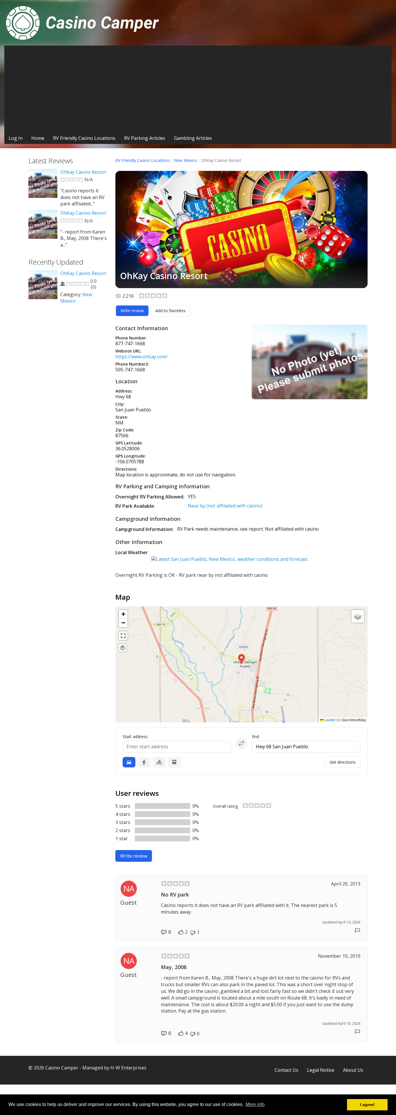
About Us (353, 1070)
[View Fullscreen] (123, 635)
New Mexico (185, 160)
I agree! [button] (367, 1104)
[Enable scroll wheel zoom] (122, 648)
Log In (16, 138)
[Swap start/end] (241, 743)
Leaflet (329, 719)
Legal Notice (320, 1070)
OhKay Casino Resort (83, 172)
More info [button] (255, 1104)
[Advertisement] (198, 89)
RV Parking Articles (144, 138)
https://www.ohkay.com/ (141, 356)
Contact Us (286, 1070)
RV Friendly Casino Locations (84, 138)
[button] (241, 659)
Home (37, 138)
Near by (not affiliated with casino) (225, 506)
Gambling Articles (193, 138)
